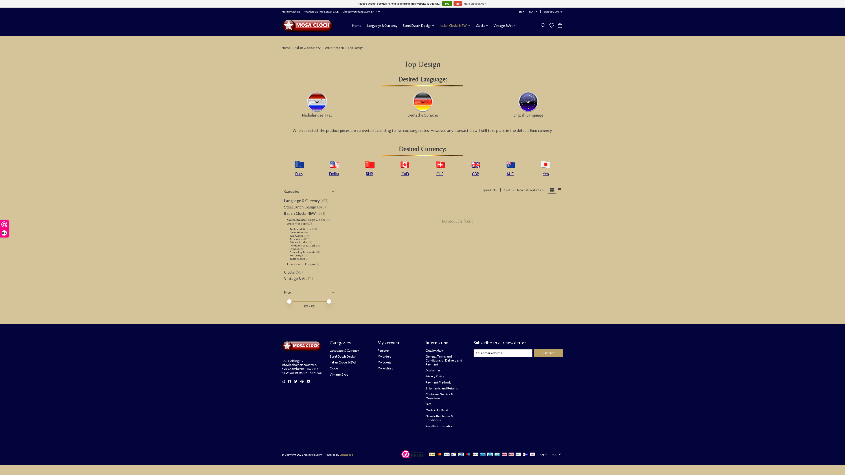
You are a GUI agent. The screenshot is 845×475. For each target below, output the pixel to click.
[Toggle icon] (543, 25)
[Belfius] (475, 455)
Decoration (296, 232)
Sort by (509, 190)
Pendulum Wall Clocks (303, 245)
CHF (439, 174)
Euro (299, 174)
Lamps (294, 248)
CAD (405, 174)
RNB (369, 174)
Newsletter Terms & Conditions (439, 418)
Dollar (334, 174)
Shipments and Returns (442, 388)
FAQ (428, 404)
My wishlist (385, 368)
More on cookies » (475, 3)
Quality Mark (434, 351)
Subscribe (548, 353)
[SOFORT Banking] (511, 455)
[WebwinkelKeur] (412, 457)
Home (356, 26)
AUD (510, 174)
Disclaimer (433, 370)
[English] (528, 101)
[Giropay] (525, 455)
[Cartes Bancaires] (497, 455)
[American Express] (483, 455)
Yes (447, 3)
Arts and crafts (298, 242)
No (457, 3)
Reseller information (440, 426)
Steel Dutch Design (300, 207)
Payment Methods (438, 382)
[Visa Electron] (461, 455)
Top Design (296, 255)
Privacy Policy (435, 376)
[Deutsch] (423, 101)
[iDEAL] (432, 455)
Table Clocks (297, 258)
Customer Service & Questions (439, 396)
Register (383, 351)
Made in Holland (437, 410)
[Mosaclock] (309, 25)
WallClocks (296, 235)
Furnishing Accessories (303, 252)
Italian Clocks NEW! (308, 48)
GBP (475, 174)
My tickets (384, 362)
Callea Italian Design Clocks (306, 220)
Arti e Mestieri (334, 48)
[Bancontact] (454, 455)
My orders (384, 356)
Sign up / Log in (553, 11)
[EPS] (532, 455)
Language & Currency (382, 26)
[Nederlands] (317, 101)
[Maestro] (468, 455)
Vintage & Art (296, 278)
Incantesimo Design (301, 264)
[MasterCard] (439, 455)
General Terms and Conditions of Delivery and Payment (444, 360)
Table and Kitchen (301, 229)
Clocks (289, 272)
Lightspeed (346, 454)
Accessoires (296, 239)
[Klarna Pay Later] (504, 455)
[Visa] (447, 455)
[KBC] (490, 455)
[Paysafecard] (518, 455)
